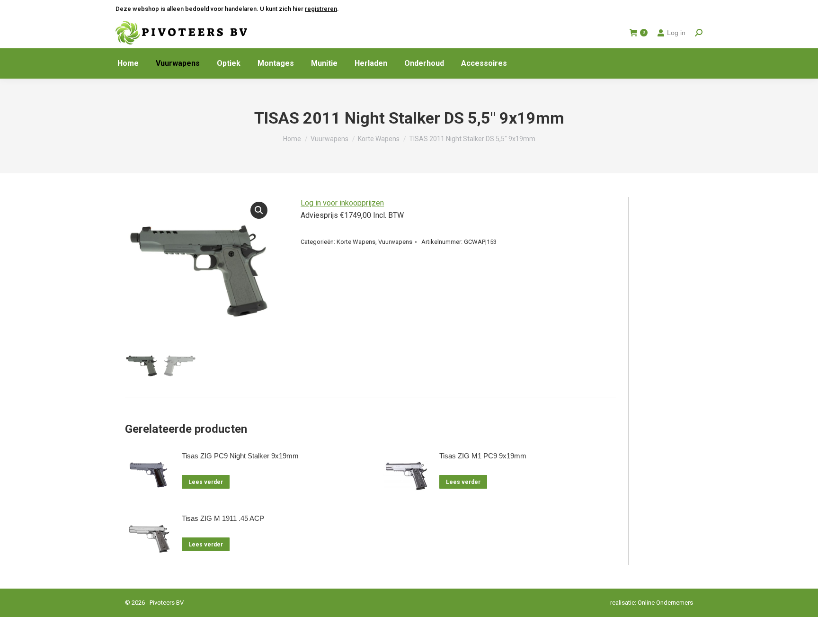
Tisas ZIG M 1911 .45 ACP (223, 518)
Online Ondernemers (665, 602)
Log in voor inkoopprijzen (342, 202)
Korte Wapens (356, 241)
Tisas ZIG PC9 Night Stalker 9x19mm (240, 456)
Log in (676, 32)
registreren (321, 8)
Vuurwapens (395, 241)
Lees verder (205, 482)
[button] (258, 210)
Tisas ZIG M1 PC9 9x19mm (482, 456)
